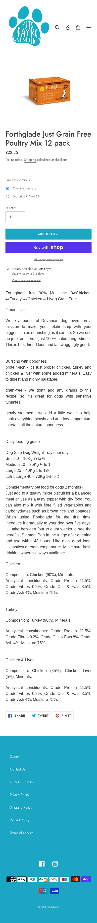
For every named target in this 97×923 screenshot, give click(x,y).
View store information (26, 280)
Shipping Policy (21, 807)
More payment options (48, 259)
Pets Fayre (53, 907)
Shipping (30, 159)
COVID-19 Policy (22, 781)
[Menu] (88, 27)
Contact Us (17, 769)
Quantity (10, 208)
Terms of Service (22, 832)
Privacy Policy (19, 794)
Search (15, 756)
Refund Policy (19, 820)
